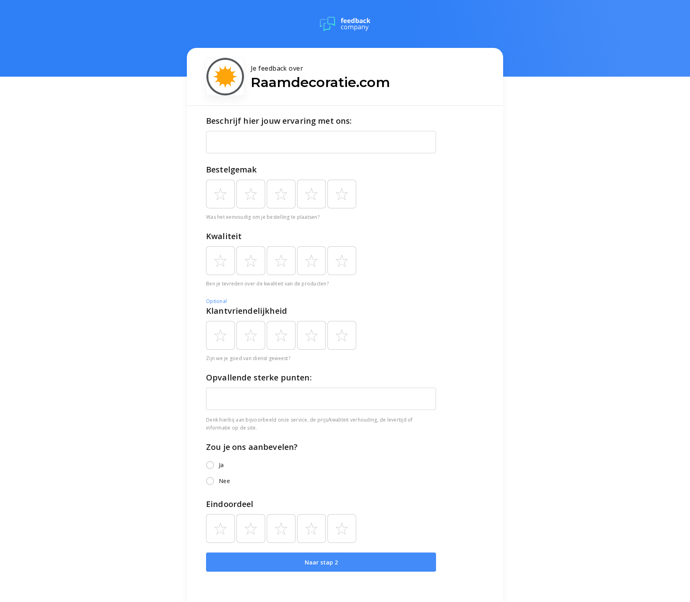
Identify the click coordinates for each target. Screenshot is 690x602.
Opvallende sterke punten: (259, 377)
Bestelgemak (231, 169)
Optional (216, 301)
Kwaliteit (224, 236)
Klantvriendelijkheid (246, 310)
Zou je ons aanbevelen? (251, 447)
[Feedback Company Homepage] (345, 24)
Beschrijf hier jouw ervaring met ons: (279, 120)
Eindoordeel (230, 504)
